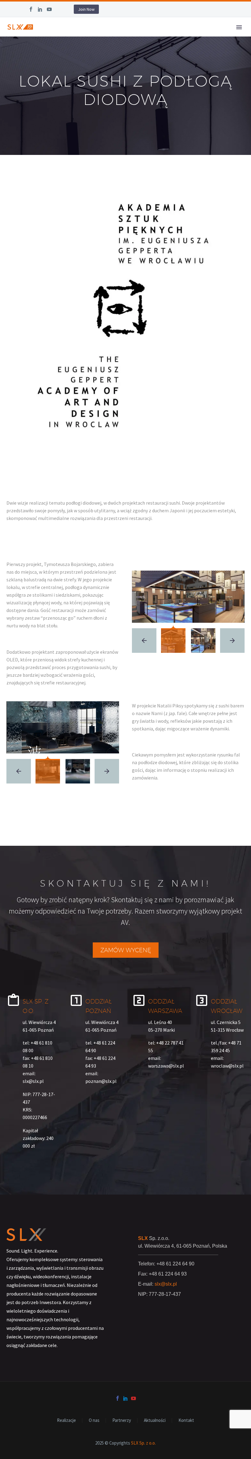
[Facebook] (31, 9)
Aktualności (155, 1420)
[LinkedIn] (40, 9)
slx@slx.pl (166, 1284)
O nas (94, 1420)
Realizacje (66, 1420)
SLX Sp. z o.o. (143, 1443)
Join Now (86, 9)
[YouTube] (49, 9)
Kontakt (186, 1420)
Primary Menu (239, 27)
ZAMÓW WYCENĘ (125, 950)
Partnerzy (121, 1420)
